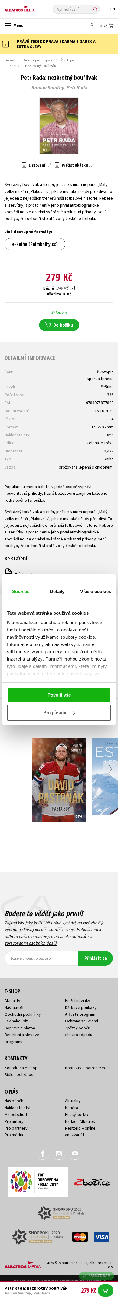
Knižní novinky (77, 1000)
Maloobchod (16, 1114)
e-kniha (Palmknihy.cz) (35, 244)
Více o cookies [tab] (95, 591)
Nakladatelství (17, 1107)
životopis (105, 372)
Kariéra (71, 1107)
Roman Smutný (47, 87)
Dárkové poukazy (81, 1007)
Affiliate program (80, 1014)
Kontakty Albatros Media (87, 1067)
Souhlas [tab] (21, 591)
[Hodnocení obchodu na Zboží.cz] (92, 1179)
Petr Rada (76, 87)
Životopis (67, 60)
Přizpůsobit (55, 712)
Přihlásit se (95, 958)
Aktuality (12, 1000)
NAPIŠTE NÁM (99, 1275)
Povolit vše (59, 694)
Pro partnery (16, 1128)
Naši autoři (14, 1007)
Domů (9, 60)
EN (112, 9)
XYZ (110, 435)
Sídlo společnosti (20, 1074)
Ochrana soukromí (81, 1021)
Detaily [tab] (57, 591)
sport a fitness (100, 378)
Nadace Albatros (80, 1121)
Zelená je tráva (100, 442)
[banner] (32, 7)
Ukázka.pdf (19, 574)
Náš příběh (14, 1100)
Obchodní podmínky (23, 1014)
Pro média (14, 1134)
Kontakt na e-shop (21, 1067)
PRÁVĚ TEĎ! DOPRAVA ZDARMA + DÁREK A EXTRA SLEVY (56, 44)
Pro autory (14, 1121)
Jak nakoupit (16, 1021)
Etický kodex (76, 1114)
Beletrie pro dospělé (37, 60)
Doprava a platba (20, 1028)
